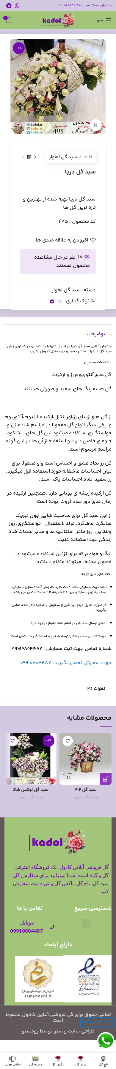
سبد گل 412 (85, 790)
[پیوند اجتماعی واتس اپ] (17, 5)
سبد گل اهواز (63, 157)
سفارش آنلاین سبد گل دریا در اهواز (85, 346)
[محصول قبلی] (35, 157)
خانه (88, 157)
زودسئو (30, 1031)
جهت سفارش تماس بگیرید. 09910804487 (66, 663)
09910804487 (97, 1022)
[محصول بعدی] (23, 157)
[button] (86, 924)
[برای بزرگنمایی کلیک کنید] (96, 125)
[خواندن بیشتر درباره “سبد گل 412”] (106, 779)
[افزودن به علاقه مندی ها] (67, 741)
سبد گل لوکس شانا (30, 790)
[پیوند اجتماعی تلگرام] (8, 5)
